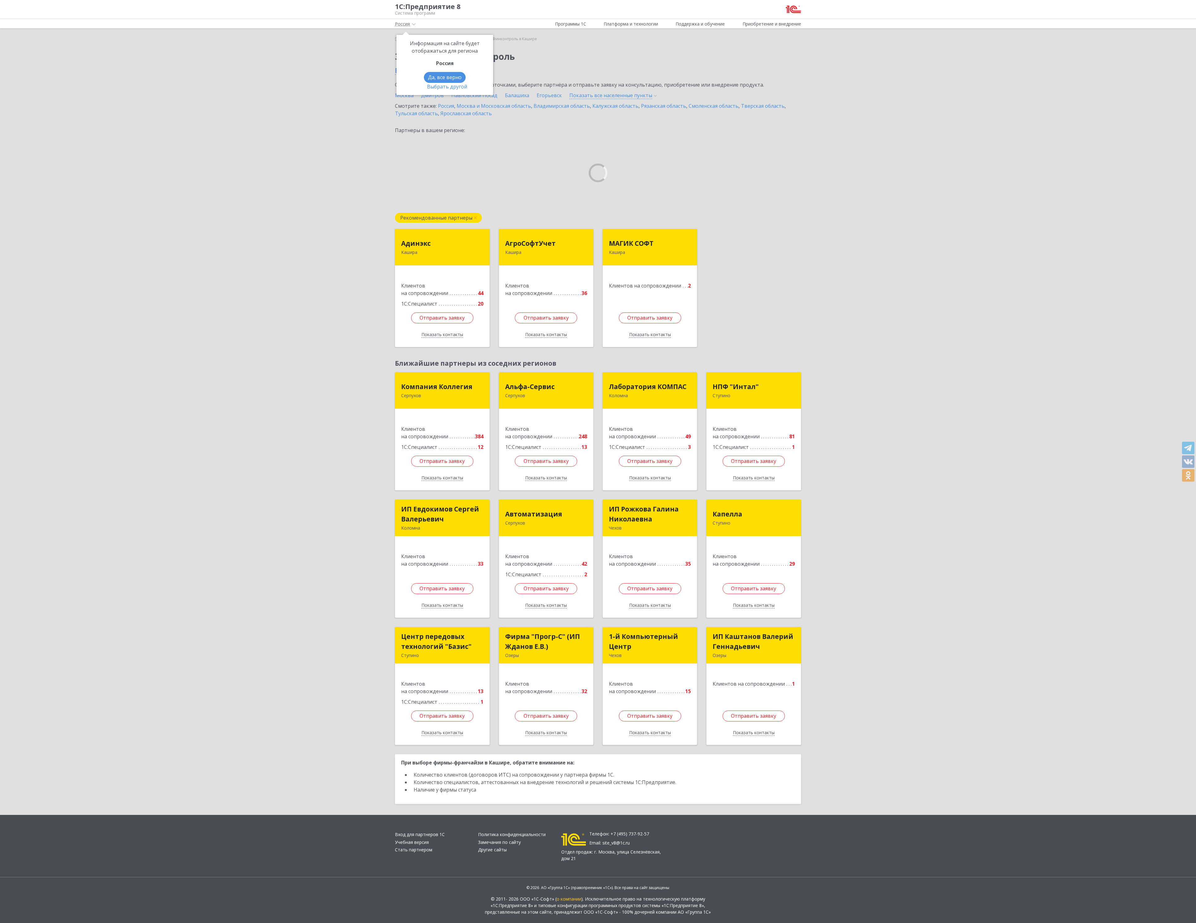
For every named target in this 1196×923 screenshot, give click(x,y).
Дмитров (432, 95)
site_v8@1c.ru (616, 843)
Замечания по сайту (499, 842)
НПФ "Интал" (736, 386)
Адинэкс (416, 243)
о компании (569, 899)
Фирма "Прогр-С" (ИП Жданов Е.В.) (542, 641)
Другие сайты (492, 850)
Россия (446, 105)
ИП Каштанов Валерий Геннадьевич (753, 641)
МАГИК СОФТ (631, 243)
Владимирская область (562, 105)
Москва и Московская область (494, 105)
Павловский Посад (474, 95)
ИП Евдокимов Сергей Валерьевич (440, 514)
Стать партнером (413, 850)
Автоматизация (533, 514)
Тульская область (416, 113)
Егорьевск (549, 95)
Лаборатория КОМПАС (647, 386)
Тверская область (763, 105)
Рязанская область (663, 105)
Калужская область (615, 105)
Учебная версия (412, 842)
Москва (404, 95)
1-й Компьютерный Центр (643, 641)
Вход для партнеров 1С (420, 834)
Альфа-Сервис (530, 386)
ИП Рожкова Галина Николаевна (644, 514)
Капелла (727, 514)
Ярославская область (466, 113)
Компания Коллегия (436, 386)
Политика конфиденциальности (512, 834)
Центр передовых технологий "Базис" (436, 641)
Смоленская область (713, 105)
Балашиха (517, 95)
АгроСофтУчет (530, 243)
